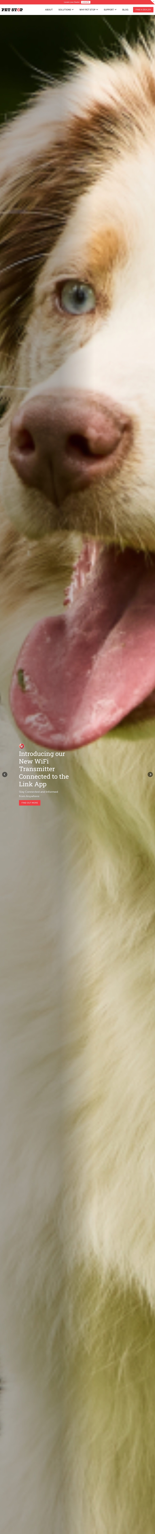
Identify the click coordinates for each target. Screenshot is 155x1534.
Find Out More (30, 803)
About (49, 9)
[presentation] (4, 774)
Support (109, 9)
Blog (125, 9)
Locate (85, 2)
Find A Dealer (143, 10)
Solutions (65, 9)
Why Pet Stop (87, 9)
